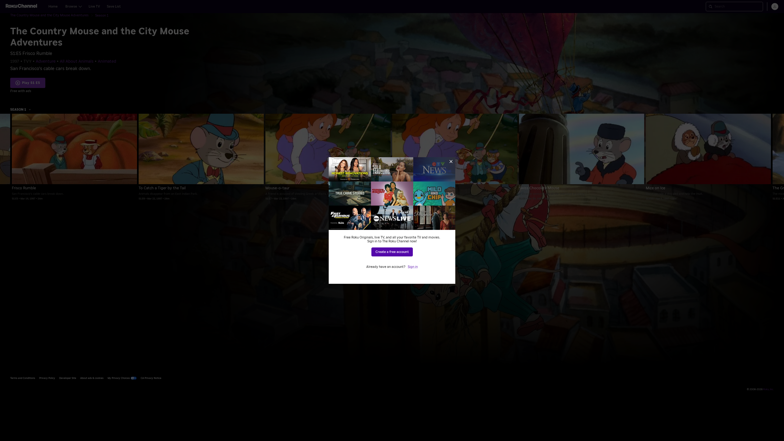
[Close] (451, 161)
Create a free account (392, 252)
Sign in (413, 266)
